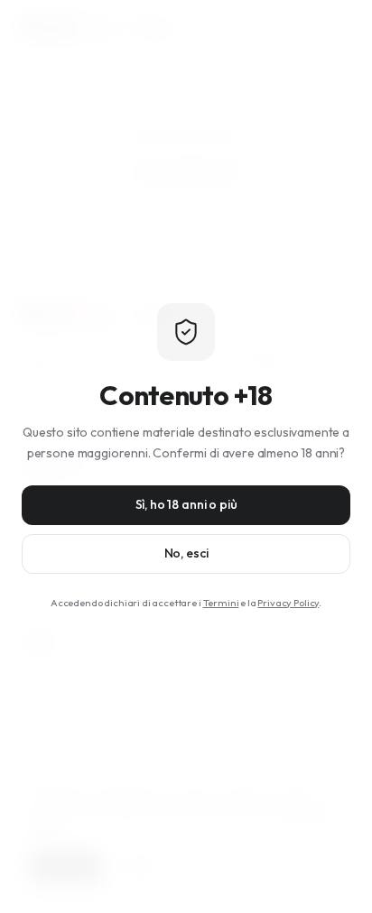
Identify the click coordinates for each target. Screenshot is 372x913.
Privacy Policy (288, 602)
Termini (221, 602)
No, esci (186, 553)
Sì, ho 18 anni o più (186, 504)
